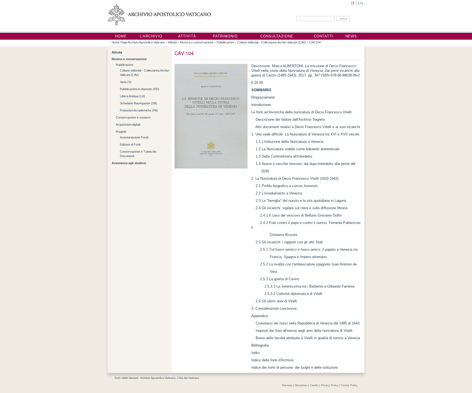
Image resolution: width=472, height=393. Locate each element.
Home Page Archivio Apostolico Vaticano (138, 42)
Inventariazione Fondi (134, 137)
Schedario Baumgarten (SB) (138, 103)
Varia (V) (125, 82)
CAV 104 (315, 42)
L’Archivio (151, 36)
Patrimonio (225, 36)
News (351, 36)
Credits (314, 385)
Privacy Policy (329, 385)
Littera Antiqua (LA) (132, 96)
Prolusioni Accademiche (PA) (139, 110)
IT (353, 3)
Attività (187, 36)
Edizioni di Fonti (130, 144)
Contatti (323, 36)
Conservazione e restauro (133, 117)
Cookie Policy (349, 385)
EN (360, 3)
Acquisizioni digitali (128, 124)
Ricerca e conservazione (196, 42)
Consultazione (276, 36)
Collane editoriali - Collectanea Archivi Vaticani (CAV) (271, 42)
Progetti (121, 131)
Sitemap (287, 385)
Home (121, 36)
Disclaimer (301, 385)
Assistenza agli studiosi (129, 163)
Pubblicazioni (225, 42)
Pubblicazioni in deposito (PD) (139, 89)
